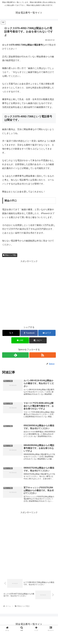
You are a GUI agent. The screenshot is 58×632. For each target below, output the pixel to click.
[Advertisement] (29, 292)
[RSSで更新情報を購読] (42, 355)
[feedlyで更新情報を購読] (15, 355)
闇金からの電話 (10, 255)
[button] (38, 340)
